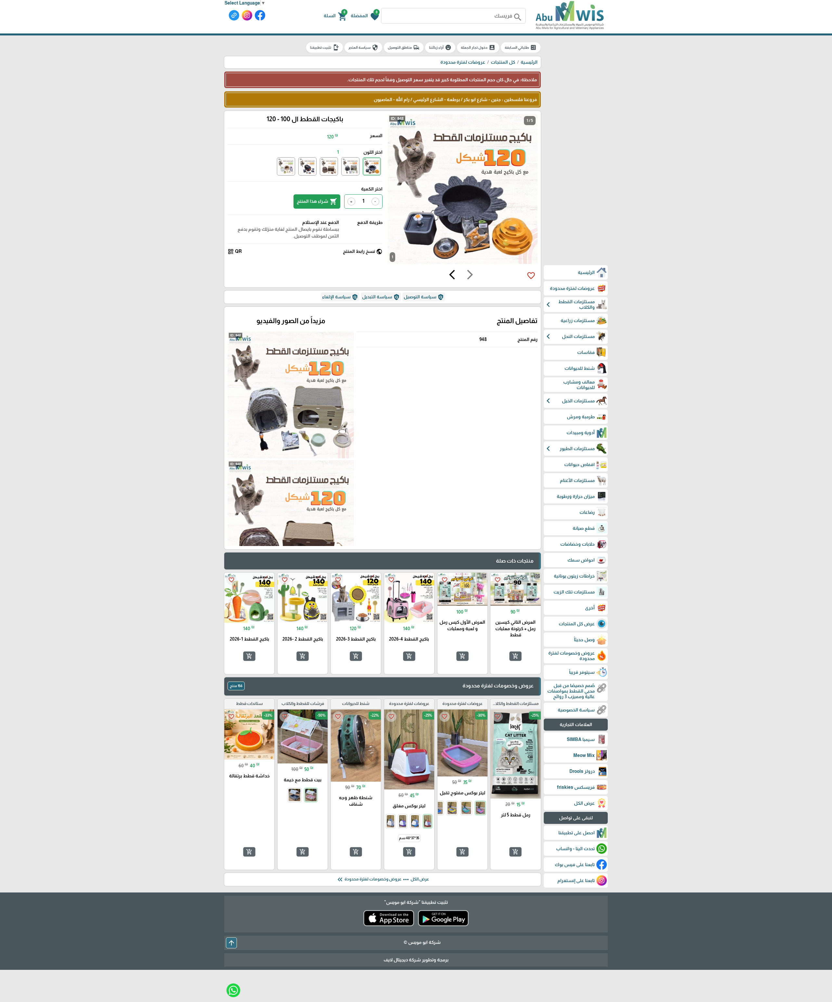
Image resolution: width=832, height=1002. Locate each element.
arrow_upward (231, 943)
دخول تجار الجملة (478, 47)
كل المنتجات (503, 62)
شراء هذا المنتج (317, 201)
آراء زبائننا (440, 47)
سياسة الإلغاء (340, 297)
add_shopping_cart (515, 656)
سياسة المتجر (363, 47)
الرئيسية (529, 62)
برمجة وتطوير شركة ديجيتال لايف (416, 959)
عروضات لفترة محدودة (462, 62)
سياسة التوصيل (424, 297)
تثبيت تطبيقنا (324, 47)
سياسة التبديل (381, 297)
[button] (365, 15)
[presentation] (470, 275)
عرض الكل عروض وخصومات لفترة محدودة (382, 879)
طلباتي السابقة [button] (521, 47)
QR (235, 251)
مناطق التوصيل (404, 47)
